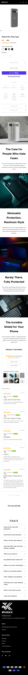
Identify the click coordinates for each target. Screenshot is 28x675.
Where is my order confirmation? (13, 565)
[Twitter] (5, 656)
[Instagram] (9, 656)
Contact (4, 629)
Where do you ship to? (10, 554)
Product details (14, 62)
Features (14, 82)
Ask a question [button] (14, 365)
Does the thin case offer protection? (11, 528)
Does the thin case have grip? (12, 534)
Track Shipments (6, 646)
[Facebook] (2, 656)
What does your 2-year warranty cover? (13, 583)
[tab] (14, 527)
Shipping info (14, 106)
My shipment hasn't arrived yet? (13, 559)
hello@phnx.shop (6, 615)
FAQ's (3, 643)
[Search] (20, 2)
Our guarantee (14, 110)
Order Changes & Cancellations (13, 576)
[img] (7, 393)
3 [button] (14, 495)
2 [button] (12, 495)
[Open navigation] (26, 2)
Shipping (4, 638)
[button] (3, 30)
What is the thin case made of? (13, 540)
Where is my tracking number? (13, 571)
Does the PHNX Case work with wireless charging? (13, 547)
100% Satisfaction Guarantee (9, 627)
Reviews (4, 641)
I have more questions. (10, 596)
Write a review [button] (14, 361)
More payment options (14, 76)
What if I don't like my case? (12, 590)
